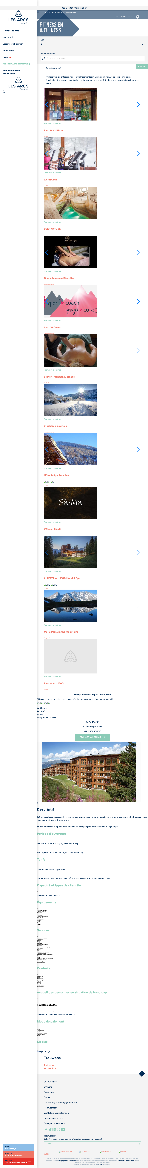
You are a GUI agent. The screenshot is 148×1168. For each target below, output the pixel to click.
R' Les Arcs (46, 1153)
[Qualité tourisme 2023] (106, 1152)
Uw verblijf (8, 37)
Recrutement (50, 1108)
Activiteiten (8, 51)
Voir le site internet (92, 731)
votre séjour (100, 1165)
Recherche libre (48, 54)
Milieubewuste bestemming (16, 64)
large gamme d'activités (67, 1161)
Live (6, 57)
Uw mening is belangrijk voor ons (60, 1103)
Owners (48, 1087)
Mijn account (127, 17)
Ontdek (16, 1161)
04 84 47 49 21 (92, 722)
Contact (48, 1097)
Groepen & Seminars (54, 1123)
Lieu (42, 40)
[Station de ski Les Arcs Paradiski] (18, 17)
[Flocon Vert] (122, 1152)
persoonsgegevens (53, 1118)
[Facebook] (46, 1130)
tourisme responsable (126, 1161)
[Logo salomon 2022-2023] (86, 1152)
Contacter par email (92, 727)
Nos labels (46, 1154)
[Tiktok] (50, 1130)
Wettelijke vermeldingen (56, 1113)
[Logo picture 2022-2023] (65, 1152)
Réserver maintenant (91, 737)
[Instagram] (59, 1130)
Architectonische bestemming (11, 71)
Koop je (13, 1154)
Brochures (49, 1092)
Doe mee (74, 8)
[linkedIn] (54, 1130)
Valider (141, 66)
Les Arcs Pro (50, 1082)
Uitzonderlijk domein (13, 44)
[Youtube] (63, 1130)
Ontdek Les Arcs (11, 31)
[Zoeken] (3, 91)
